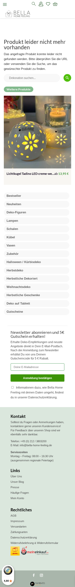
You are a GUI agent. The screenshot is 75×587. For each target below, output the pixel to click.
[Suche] (34, 4)
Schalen (12, 229)
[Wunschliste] (48, 4)
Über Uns (16, 476)
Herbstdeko (15, 270)
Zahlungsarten (19, 532)
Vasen (11, 245)
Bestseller (14, 196)
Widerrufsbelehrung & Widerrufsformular (34, 542)
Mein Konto (17, 498)
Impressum (17, 521)
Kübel (11, 237)
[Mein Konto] (41, 4)
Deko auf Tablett (18, 303)
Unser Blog (17, 481)
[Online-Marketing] (37, 585)
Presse (15, 487)
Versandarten (18, 526)
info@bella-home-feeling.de (36, 445)
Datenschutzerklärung (24, 537)
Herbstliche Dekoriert (22, 278)
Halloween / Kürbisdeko (24, 262)
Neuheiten (14, 204)
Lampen (12, 220)
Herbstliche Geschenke (23, 295)
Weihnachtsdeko (18, 287)
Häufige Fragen (20, 492)
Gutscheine (15, 311)
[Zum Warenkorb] (55, 4)
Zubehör (13, 254)
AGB (13, 515)
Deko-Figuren (16, 212)
